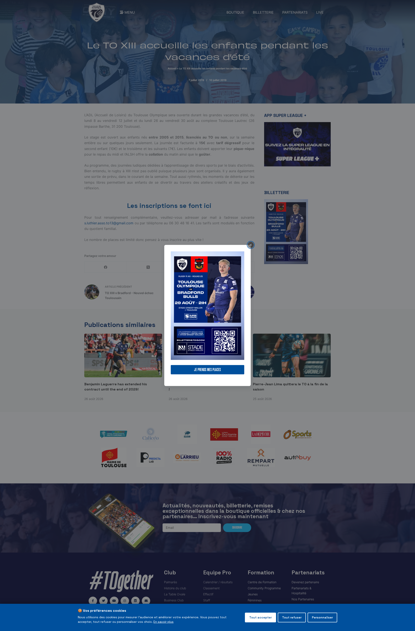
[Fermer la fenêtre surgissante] (251, 245)
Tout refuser (292, 617)
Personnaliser (322, 617)
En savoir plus (163, 622)
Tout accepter (260, 617)
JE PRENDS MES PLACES (207, 370)
